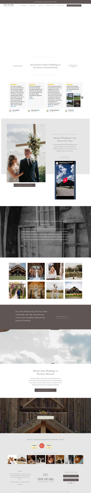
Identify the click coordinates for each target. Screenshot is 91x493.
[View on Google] (10, 111)
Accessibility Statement (64, 491)
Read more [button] (13, 106)
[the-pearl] (45, 467)
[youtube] (70, 483)
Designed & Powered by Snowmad (43, 491)
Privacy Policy (55, 491)
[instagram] (68, 483)
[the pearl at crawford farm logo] (8, 4)
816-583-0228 (20, 484)
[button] (9, 97)
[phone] (73, 483)
